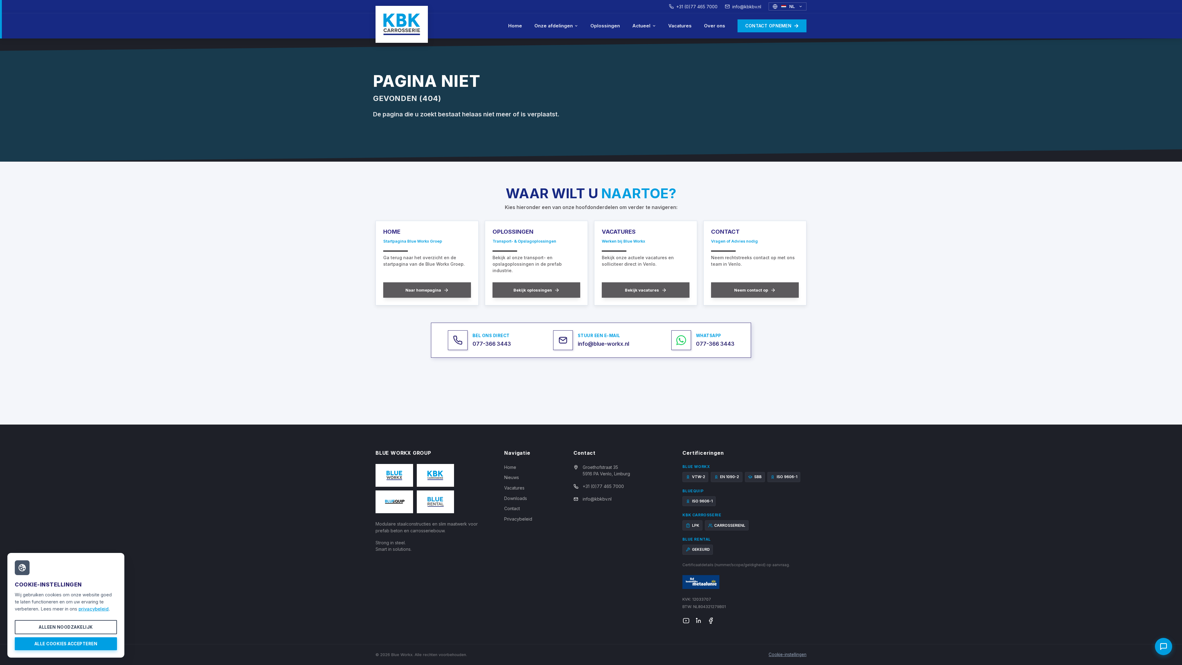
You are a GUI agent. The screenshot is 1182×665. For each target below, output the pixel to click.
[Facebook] (710, 620)
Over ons (714, 26)
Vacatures (680, 26)
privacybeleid (93, 609)
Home (515, 26)
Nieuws (511, 477)
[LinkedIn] (698, 620)
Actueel (641, 26)
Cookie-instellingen (787, 654)
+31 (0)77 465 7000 (697, 6)
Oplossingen (605, 26)
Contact (512, 508)
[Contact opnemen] (1163, 646)
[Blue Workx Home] (402, 24)
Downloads (515, 498)
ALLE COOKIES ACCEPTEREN (66, 643)
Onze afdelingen (553, 26)
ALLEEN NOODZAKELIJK (66, 627)
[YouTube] (686, 620)
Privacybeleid (518, 519)
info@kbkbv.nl (746, 6)
